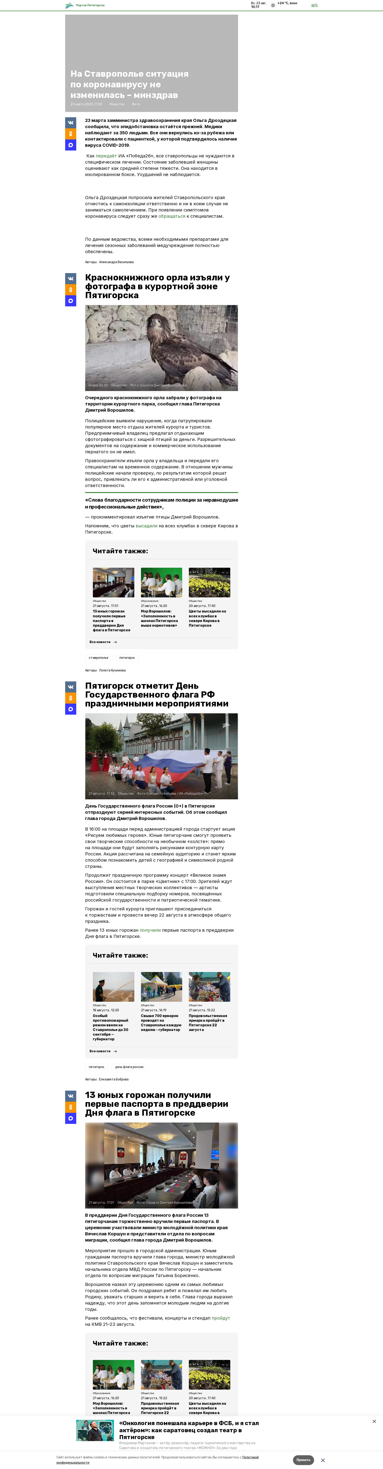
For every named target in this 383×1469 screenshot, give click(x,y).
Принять (304, 1460)
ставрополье (98, 658)
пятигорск (127, 658)
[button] (95, 1430)
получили (150, 930)
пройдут (221, 1318)
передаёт (106, 155)
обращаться (171, 216)
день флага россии (129, 1067)
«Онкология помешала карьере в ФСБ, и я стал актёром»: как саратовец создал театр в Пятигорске (189, 1430)
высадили (146, 525)
